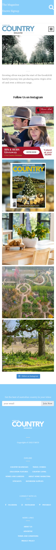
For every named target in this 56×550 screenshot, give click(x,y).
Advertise (28, 531)
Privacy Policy (28, 541)
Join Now (47, 403)
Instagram (30, 505)
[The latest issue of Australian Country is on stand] (28, 186)
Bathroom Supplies (34, 481)
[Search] (51, 7)
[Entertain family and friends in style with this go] (28, 239)
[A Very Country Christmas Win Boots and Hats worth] (28, 132)
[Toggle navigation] (51, 29)
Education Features (19, 471)
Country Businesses (19, 467)
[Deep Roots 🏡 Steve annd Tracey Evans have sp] (28, 346)
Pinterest (46, 505)
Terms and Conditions (28, 536)
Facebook (12, 505)
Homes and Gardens (15, 476)
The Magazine (10, 5)
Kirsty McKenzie (16, 61)
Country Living (39, 471)
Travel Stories (39, 467)
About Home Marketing (39, 476)
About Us (28, 526)
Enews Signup (10, 11)
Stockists (17, 481)
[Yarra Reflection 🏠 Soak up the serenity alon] (28, 292)
